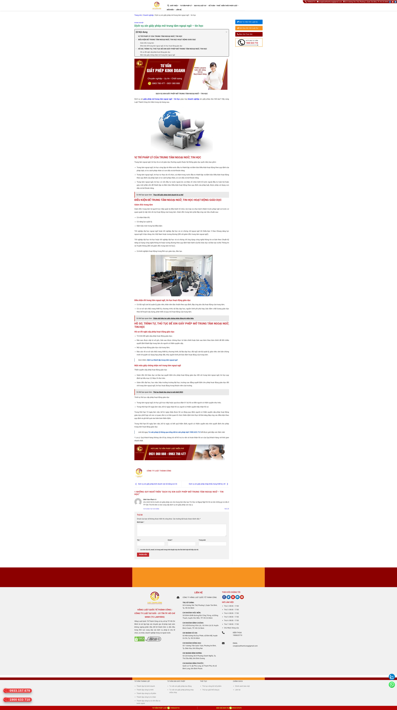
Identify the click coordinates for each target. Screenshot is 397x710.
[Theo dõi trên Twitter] (229, 597)
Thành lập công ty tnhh (145, 690)
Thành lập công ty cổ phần (146, 693)
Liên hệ (179, 9)
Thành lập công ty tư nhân (146, 697)
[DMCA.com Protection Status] (139, 639)
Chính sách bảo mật (242, 686)
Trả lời (226, 509)
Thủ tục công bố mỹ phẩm (211, 686)
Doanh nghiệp (148, 15)
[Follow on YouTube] (393, 2)
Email (170, 540)
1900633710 (311, 2)
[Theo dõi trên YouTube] (242, 597)
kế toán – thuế (214, 5)
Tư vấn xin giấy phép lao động (180, 686)
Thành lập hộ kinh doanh (146, 686)
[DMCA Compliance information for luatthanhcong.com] (153, 639)
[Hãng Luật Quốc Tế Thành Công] (157, 8)
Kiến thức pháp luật (229, 5)
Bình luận (140, 522)
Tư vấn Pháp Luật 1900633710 (165, 708)
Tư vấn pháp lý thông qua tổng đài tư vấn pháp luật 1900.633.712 (174, 432)
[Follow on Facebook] (390, 2)
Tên (138, 540)
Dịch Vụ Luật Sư (200, 5)
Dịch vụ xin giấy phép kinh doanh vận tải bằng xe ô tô (157, 484)
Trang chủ (138, 15)
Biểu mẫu (170, 9)
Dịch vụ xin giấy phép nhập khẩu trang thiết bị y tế (207, 484)
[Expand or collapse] (226, 32)
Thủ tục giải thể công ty (211, 690)
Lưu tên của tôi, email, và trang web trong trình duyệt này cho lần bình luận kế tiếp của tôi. (169, 550)
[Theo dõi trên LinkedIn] (237, 597)
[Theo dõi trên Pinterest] (233, 597)
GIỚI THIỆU (174, 5)
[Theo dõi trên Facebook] (224, 597)
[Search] (168, 6)
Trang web (202, 540)
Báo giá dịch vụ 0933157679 (229, 708)
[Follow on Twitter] (395, 2)
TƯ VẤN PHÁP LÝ (186, 5)
